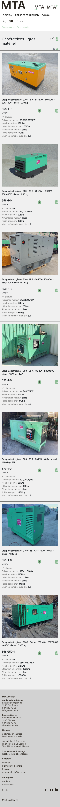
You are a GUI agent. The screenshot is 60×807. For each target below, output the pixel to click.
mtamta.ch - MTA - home (14, 772)
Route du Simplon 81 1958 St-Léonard (13, 703)
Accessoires (8, 784)
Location (7, 15)
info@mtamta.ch (10, 710)
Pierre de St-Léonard (27, 15)
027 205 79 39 (9, 708)
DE (21, 21)
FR (17, 21)
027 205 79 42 (9, 722)
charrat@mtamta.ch (11, 725)
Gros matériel (23, 27)
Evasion (46, 15)
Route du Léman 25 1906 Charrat (11, 717)
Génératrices (8, 27)
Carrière (6, 781)
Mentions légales (10, 800)
